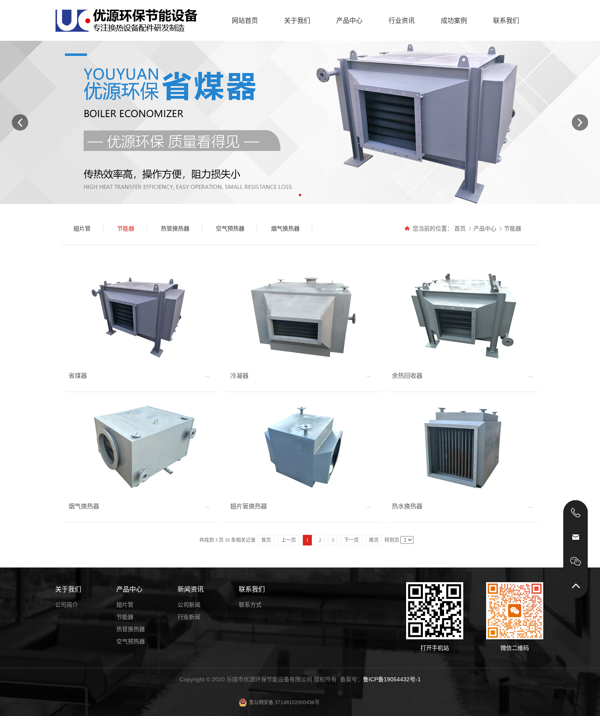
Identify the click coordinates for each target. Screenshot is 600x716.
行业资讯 (402, 20)
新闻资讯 (191, 589)
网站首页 (245, 20)
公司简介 (66, 604)
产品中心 (349, 20)
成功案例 (454, 20)
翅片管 (124, 604)
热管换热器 (130, 629)
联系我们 (506, 20)
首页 (460, 228)
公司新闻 (189, 604)
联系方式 (250, 604)
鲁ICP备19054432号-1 (392, 679)
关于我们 (297, 20)
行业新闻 (189, 617)
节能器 (512, 228)
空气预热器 (130, 641)
